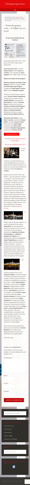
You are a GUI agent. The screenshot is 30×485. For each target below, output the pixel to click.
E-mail (6, 383)
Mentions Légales (8, 436)
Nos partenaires (8, 432)
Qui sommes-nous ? (9, 426)
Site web (6, 391)
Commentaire (8, 358)
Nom (6, 375)
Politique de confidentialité (10, 439)
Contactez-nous (8, 429)
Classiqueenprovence (15, 3)
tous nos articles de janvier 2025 (15, 144)
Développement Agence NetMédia (19, 481)
